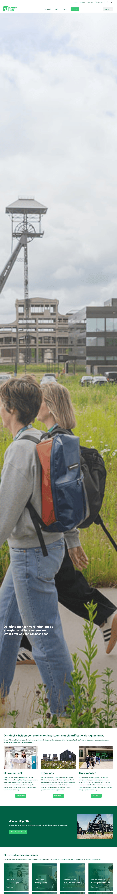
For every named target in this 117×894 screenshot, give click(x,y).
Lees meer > (21, 796)
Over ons (90, 2)
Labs (56, 9)
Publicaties (99, 2)
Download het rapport (18, 832)
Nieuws (82, 2)
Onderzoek (47, 9)
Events (65, 9)
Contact (75, 9)
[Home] (10, 8)
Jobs (76, 2)
